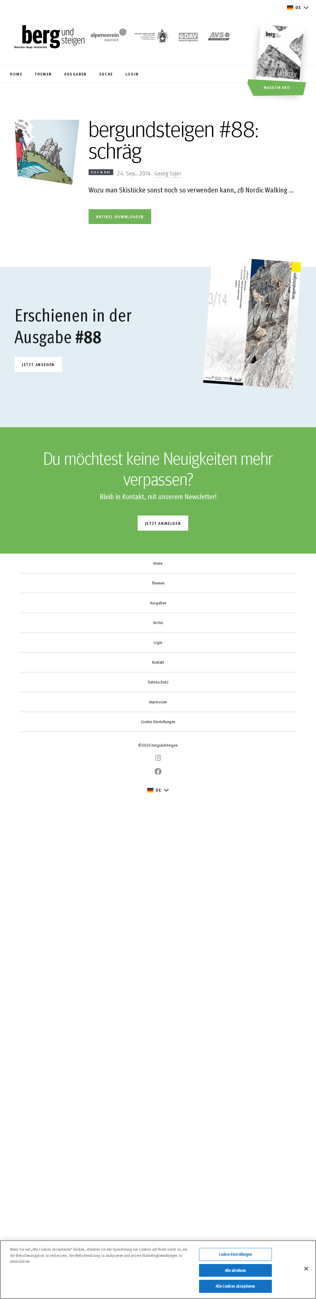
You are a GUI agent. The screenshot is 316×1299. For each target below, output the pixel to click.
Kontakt (158, 662)
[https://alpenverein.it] (218, 37)
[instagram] (158, 758)
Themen (158, 583)
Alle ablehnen (235, 1270)
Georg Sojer (167, 173)
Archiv (158, 622)
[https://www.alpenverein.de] (188, 37)
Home (158, 563)
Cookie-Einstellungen (158, 721)
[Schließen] (306, 1268)
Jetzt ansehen (38, 364)
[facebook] (158, 771)
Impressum (158, 702)
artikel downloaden (120, 216)
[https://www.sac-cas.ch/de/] (151, 37)
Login (158, 642)
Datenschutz (158, 682)
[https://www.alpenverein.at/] (107, 37)
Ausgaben (158, 603)
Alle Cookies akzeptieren (235, 1286)
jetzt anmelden (163, 523)
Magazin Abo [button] (277, 87)
